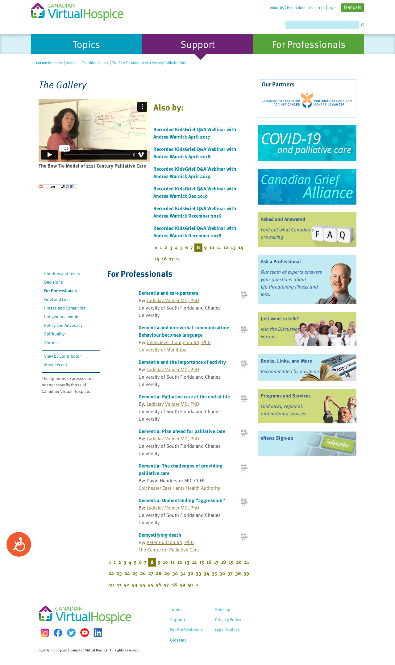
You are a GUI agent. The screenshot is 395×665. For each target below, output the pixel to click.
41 (118, 584)
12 (225, 247)
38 (238, 573)
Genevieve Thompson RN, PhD (179, 342)
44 (142, 584)
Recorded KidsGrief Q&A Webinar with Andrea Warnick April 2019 (194, 172)
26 (143, 573)
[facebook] (58, 633)
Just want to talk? (280, 318)
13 (233, 247)
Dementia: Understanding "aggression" (182, 500)
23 (119, 573)
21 (246, 562)
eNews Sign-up (277, 438)
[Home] (81, 10)
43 (134, 584)
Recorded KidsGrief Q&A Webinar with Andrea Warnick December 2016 (194, 212)
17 (171, 258)
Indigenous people (61, 316)
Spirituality (54, 333)
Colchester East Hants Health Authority (179, 488)
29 (167, 573)
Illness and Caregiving (64, 308)
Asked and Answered (283, 219)
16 (164, 258)
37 (230, 573)
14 (240, 247)
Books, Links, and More (286, 360)
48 (174, 584)
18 (223, 562)
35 (214, 573)
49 (182, 584)
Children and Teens (62, 273)
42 (126, 584)
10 (211, 247)
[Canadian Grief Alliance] (307, 187)
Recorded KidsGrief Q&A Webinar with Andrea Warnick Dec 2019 (194, 192)
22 (111, 573)
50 (190, 584)
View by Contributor (62, 356)
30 (175, 573)
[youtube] (84, 632)
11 (219, 247)
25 (135, 573)
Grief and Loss (57, 299)
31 (182, 573)
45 (150, 584)
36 (222, 573)
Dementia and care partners (168, 293)
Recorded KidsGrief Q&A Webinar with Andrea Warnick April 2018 (194, 152)
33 (198, 573)
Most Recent (55, 364)
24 (127, 573)
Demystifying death (160, 534)
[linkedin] (98, 632)
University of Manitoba (162, 349)
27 (150, 573)
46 (158, 584)
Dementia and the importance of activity (182, 362)
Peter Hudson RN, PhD (170, 542)
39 (246, 573)
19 (231, 562)
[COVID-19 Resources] (307, 143)
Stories (50, 342)
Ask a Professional (281, 261)
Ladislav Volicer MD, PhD (173, 300)
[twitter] (71, 632)
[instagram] (44, 633)
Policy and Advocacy (63, 325)
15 (157, 258)
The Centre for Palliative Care (169, 549)
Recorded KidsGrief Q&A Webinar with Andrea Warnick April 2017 (194, 133)
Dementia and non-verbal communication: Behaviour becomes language (184, 331)
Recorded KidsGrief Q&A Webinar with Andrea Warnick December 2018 (194, 231)
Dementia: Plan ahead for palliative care (182, 431)
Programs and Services (286, 395)
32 (190, 573)
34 (206, 573)
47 (166, 584)
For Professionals (60, 290)
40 (111, 584)
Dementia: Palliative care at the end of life (184, 396)
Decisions (53, 282)
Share (58, 186)
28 (159, 573)
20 (239, 562)
